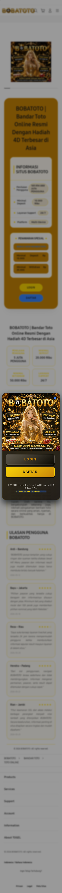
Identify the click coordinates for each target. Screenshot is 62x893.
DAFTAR (30, 472)
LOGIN (30, 459)
